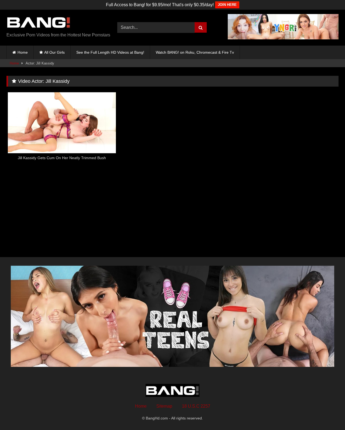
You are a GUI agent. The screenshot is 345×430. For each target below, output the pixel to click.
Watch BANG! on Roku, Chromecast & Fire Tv (195, 52)
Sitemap (164, 406)
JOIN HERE (227, 5)
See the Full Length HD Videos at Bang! (110, 52)
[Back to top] (328, 414)
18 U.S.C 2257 (196, 406)
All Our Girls (54, 52)
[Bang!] (38, 23)
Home (23, 52)
